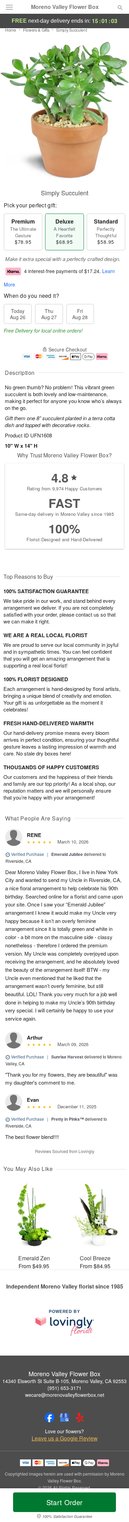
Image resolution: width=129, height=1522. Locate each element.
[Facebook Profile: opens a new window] (49, 1417)
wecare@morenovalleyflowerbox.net (64, 1394)
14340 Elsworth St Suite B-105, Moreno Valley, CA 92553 (64, 1381)
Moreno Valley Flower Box (65, 7)
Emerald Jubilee (67, 854)
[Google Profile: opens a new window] (64, 1417)
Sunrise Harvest (67, 1057)
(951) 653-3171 (64, 1387)
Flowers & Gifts (36, 30)
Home (10, 30)
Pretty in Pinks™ (67, 1119)
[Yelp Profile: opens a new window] (80, 1417)
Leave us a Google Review (65, 1438)
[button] (114, 1506)
